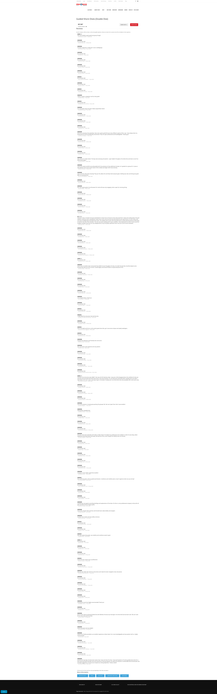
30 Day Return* (98, 684)
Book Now (124, 675)
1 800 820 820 (78, 1)
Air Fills (115, 1)
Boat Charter (121, 1)
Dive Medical (89, 1)
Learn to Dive (97, 9)
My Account (136, 9)
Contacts (131, 9)
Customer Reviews (81, 26)
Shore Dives (114, 9)
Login (84, 1)
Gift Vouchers (96, 1)
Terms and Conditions (112, 675)
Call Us (3, 691)
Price (92, 675)
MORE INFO (124, 24)
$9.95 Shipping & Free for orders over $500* (136, 684)
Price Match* (82, 684)
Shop (103, 9)
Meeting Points (82, 675)
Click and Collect (115, 684)
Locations (89, 9)
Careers (125, 9)
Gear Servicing (103, 1)
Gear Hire (110, 1)
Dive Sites (100, 675)
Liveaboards (120, 9)
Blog (126, 1)
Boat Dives (109, 9)
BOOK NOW (134, 24)
